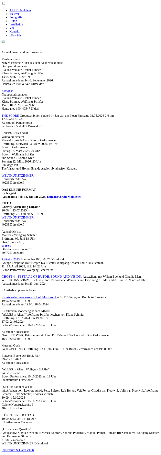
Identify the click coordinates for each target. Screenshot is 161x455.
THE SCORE (11, 115)
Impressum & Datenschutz (18, 450)
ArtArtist (7, 91)
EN (19, 35)
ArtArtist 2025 (11, 259)
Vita (12, 28)
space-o (7, 245)
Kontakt (14, 31)
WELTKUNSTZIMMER (18, 175)
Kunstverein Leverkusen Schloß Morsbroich (29, 297)
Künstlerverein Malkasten (64, 196)
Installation (16, 24)
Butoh (13, 21)
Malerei (14, 13)
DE (11, 35)
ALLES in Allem (20, 10)
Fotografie (15, 17)
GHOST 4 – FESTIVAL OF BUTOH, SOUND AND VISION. (42, 276)
